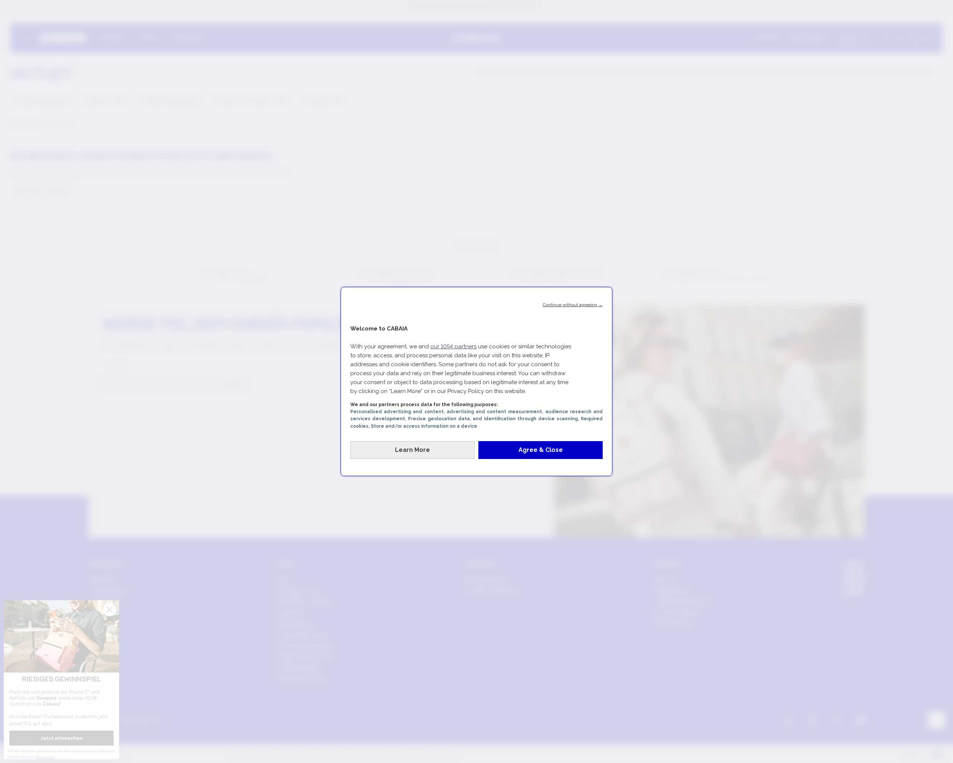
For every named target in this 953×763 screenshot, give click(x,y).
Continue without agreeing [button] (573, 304)
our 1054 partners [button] (453, 346)
